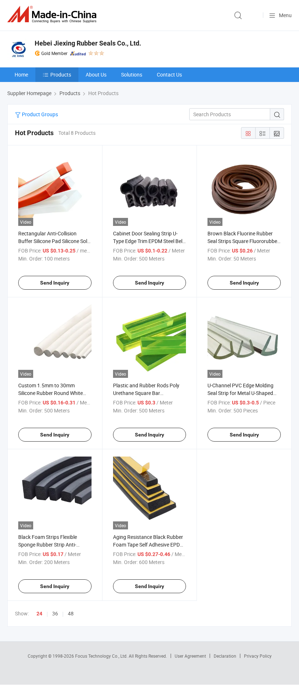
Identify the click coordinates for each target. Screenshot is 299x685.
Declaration (225, 656)
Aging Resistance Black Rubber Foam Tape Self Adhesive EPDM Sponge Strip (148, 544)
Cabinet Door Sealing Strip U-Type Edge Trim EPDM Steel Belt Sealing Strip (148, 241)
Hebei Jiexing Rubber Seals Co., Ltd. (88, 43)
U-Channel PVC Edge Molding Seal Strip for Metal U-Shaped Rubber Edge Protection (240, 393)
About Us (96, 74)
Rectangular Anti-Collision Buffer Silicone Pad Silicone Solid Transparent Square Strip (54, 241)
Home (21, 74)
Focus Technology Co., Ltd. (102, 656)
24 (39, 613)
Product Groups (39, 114)
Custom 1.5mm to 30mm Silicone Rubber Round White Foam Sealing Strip (50, 393)
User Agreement (190, 656)
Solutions (131, 74)
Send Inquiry (54, 283)
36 (55, 613)
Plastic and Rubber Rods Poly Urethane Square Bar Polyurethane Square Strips (146, 393)
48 (71, 613)
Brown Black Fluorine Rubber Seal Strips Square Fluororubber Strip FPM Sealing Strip (243, 241)
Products (60, 74)
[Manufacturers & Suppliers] (53, 14)
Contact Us (169, 74)
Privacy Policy (258, 656)
